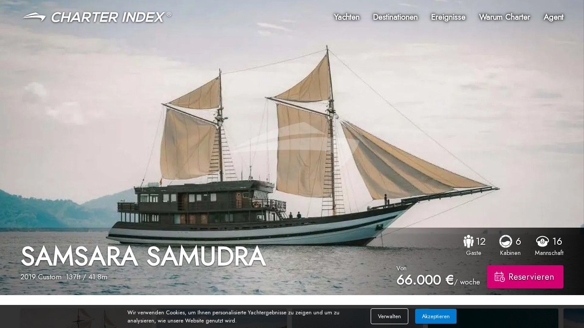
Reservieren (531, 276)
